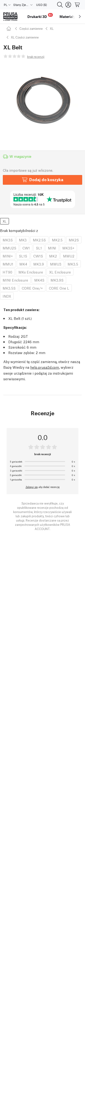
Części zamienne (31, 28)
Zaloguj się (32, 486)
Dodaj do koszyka (46, 179)
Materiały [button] (67, 16)
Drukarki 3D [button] (39, 16)
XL (52, 28)
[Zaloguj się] (68, 5)
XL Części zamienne (25, 37)
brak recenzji (35, 57)
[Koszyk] (77, 5)
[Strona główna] (9, 28)
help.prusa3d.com (44, 367)
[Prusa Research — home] (10, 16)
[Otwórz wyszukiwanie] (60, 5)
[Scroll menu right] (80, 16)
